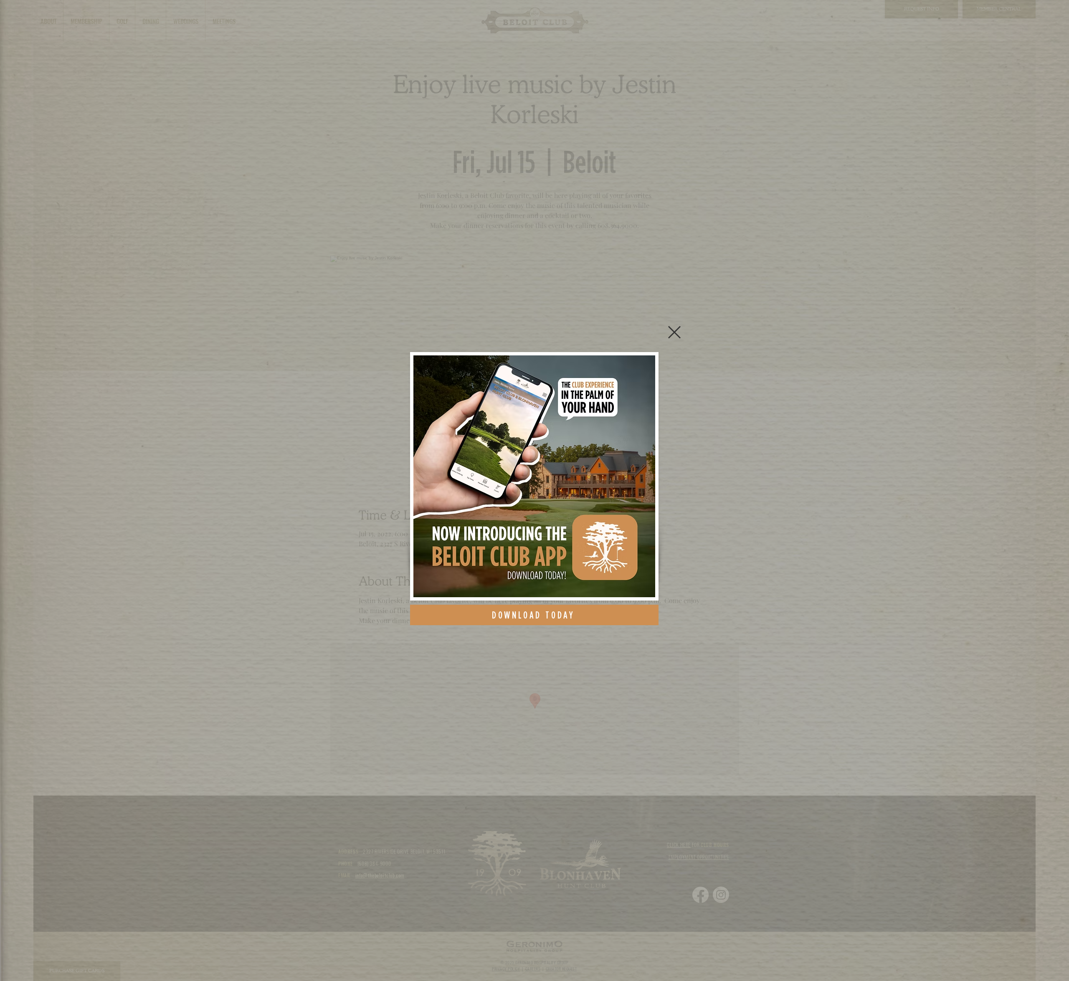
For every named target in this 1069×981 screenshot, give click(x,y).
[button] (674, 332)
